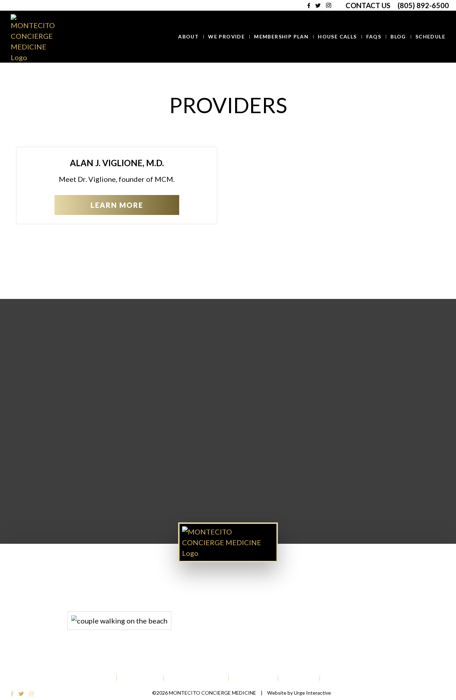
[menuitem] (188, 36)
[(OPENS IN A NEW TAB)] (235, 261)
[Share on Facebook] (217, 261)
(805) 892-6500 (423, 5)
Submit (228, 496)
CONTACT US (368, 5)
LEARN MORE (116, 205)
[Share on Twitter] (226, 261)
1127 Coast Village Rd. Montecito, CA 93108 (264, 598)
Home (208, 80)
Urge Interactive (312, 693)
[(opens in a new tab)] (13, 693)
